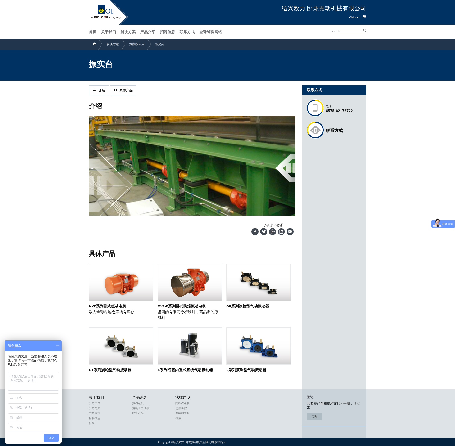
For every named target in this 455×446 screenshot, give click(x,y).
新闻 (92, 423)
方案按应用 (137, 44)
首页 (92, 31)
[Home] (106, 18)
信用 (178, 418)
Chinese (354, 17)
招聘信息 (94, 418)
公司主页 (94, 403)
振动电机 (138, 403)
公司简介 (94, 408)
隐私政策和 (182, 403)
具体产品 (126, 90)
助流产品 (138, 413)
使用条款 (181, 408)
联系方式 (334, 130)
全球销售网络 (210, 31)
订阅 (314, 416)
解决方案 (113, 44)
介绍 (102, 90)
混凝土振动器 (140, 408)
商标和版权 (182, 413)
